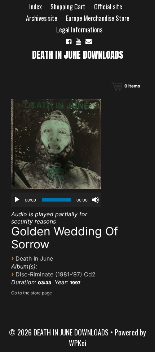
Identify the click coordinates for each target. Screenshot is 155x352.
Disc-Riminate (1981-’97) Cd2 (55, 274)
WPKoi (77, 343)
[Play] (17, 199)
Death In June (34, 258)
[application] (56, 200)
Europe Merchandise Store (97, 18)
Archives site (41, 18)
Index (35, 6)
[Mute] (95, 199)
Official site (108, 6)
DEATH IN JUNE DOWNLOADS (77, 55)
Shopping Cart (67, 6)
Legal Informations (79, 29)
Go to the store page (31, 292)
